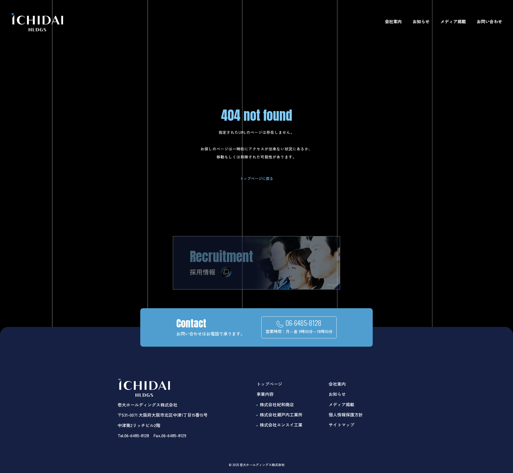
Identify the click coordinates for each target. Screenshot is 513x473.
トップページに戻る (256, 178)
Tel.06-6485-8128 (133, 435)
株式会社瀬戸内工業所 (281, 414)
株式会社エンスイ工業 (281, 424)
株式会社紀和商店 (277, 404)
